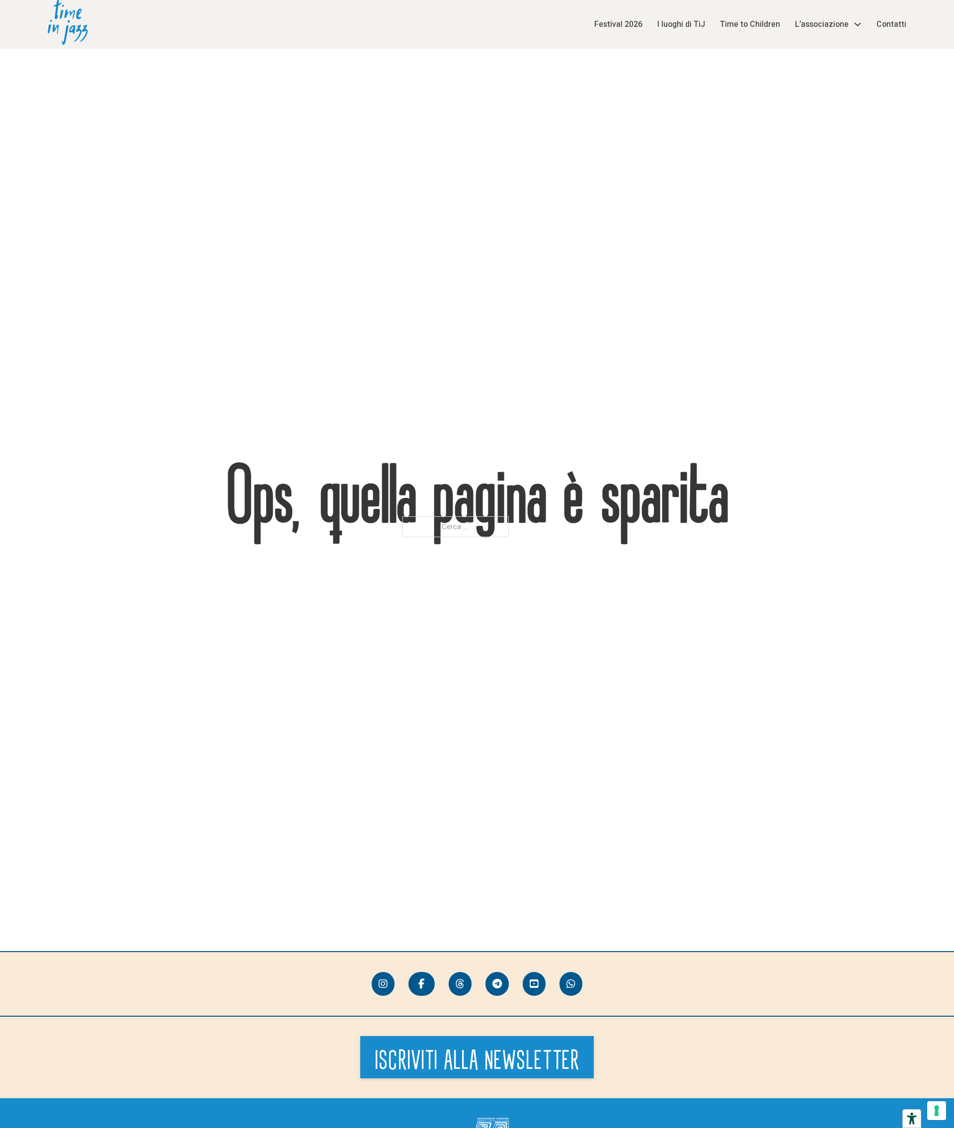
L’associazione (822, 24)
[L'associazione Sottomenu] (858, 24)
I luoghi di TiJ (681, 24)
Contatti (891, 24)
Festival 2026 (618, 24)
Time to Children (750, 24)
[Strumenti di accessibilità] (911, 1118)
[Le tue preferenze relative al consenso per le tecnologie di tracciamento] (936, 1110)
